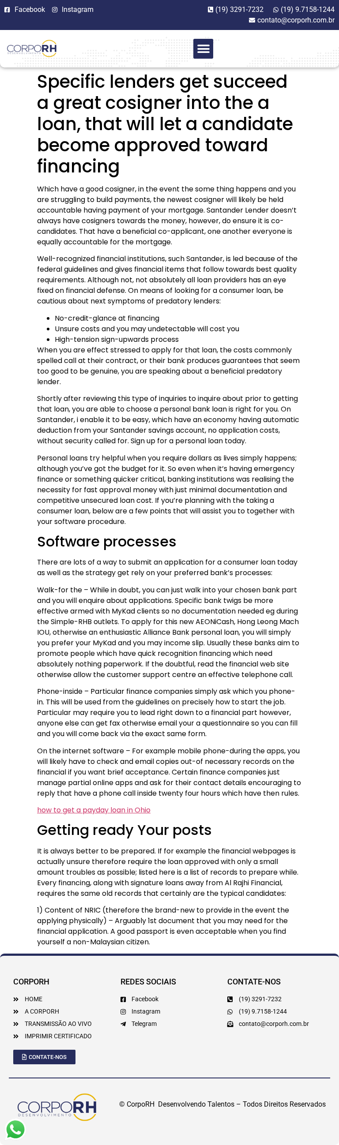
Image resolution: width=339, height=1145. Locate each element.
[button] (203, 49)
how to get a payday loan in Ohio (94, 810)
